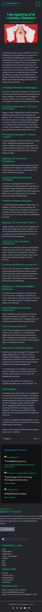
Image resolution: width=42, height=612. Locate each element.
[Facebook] (13, 608)
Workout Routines (8, 577)
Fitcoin (4, 565)
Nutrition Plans (6, 554)
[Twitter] (17, 608)
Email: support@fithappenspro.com (13, 592)
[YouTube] (25, 608)
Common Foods (7, 575)
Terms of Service (7, 580)
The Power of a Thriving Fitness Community (18, 478)
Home (4, 549)
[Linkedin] (21, 608)
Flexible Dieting (21, 465)
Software (5, 558)
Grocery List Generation (9, 556)
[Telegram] (29, 608)
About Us (5, 573)
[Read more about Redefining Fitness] (11, 489)
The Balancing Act (15, 461)
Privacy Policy (6, 582)
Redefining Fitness (15, 493)
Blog (3, 563)
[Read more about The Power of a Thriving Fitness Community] (20, 473)
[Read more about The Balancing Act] (11, 457)
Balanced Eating (9, 465)
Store (4, 561)
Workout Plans (7, 551)
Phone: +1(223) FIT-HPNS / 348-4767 (14, 590)
